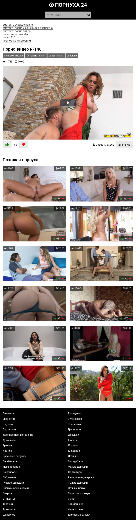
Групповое (74, 429)
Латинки (73, 456)
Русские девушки (13, 482)
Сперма (7, 493)
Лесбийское (10, 461)
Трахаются (9, 509)
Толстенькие (75, 504)
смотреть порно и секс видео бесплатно (28, 27)
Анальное (9, 413)
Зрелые (7, 445)
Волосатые (75, 424)
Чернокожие (75, 509)
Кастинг (7, 450)
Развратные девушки (81, 477)
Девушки (73, 434)
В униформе (75, 418)
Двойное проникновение (18, 434)
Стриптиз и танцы (79, 493)
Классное (74, 450)
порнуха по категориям (17, 40)
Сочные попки (77, 488)
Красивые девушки (14, 456)
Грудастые (9, 429)
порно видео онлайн (15, 34)
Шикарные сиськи (79, 514)
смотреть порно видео (17, 31)
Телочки (8, 504)
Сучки (71, 498)
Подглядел (75, 472)
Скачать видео (113, 144)
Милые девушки (78, 466)
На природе (10, 472)
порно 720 (9, 37)
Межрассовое (11, 466)
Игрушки (73, 445)
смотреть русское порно (18, 24)
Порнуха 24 (70, 5)
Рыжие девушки (78, 482)
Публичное (9, 477)
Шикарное (9, 514)
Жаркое (73, 440)
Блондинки (74, 413)
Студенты (9, 498)
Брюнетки (9, 418)
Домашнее (9, 440)
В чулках (8, 424)
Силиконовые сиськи (16, 488)
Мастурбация (76, 461)
